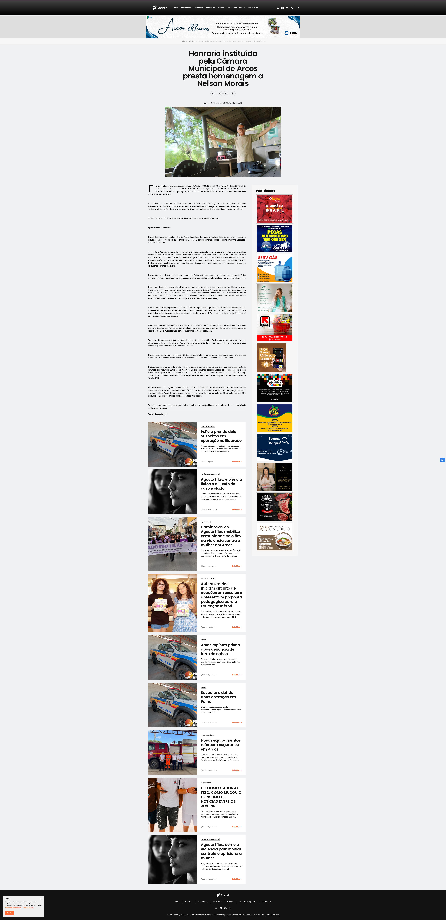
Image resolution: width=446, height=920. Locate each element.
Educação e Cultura (208, 578)
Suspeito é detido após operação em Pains (218, 697)
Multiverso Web (234, 915)
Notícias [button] (185, 7)
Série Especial (206, 783)
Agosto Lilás (205, 522)
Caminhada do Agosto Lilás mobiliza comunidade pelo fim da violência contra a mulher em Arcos (221, 536)
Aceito (9, 913)
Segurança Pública (207, 735)
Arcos (207, 103)
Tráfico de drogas (207, 426)
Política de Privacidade (253, 915)
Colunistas (198, 7)
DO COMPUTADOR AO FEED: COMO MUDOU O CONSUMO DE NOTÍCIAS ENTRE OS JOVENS (221, 796)
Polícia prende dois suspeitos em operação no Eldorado (221, 436)
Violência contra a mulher (210, 474)
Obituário (210, 7)
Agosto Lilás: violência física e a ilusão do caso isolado (221, 484)
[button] (148, 7)
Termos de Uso (272, 915)
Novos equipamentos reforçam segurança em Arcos (221, 745)
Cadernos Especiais (236, 7)
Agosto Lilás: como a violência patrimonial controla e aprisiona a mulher (221, 851)
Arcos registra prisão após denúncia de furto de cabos (220, 649)
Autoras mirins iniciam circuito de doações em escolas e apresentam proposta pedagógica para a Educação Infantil (221, 595)
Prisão (203, 640)
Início (176, 7)
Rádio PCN (253, 7)
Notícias (191, 41)
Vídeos (221, 7)
